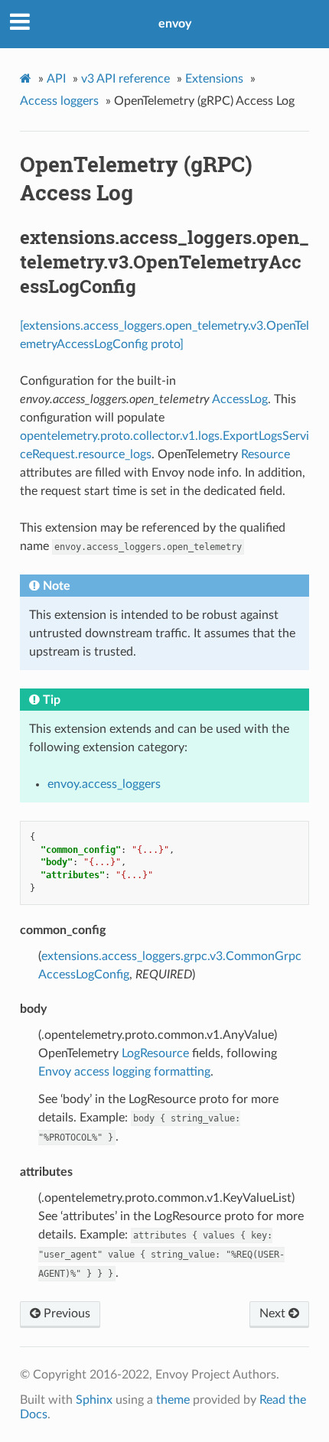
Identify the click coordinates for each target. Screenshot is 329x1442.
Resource (265, 454)
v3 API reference (125, 79)
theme (173, 1400)
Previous (65, 1313)
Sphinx (94, 1400)
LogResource (155, 1053)
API (56, 79)
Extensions (214, 79)
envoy (174, 24)
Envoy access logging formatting (124, 1072)
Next (273, 1313)
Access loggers (59, 101)
